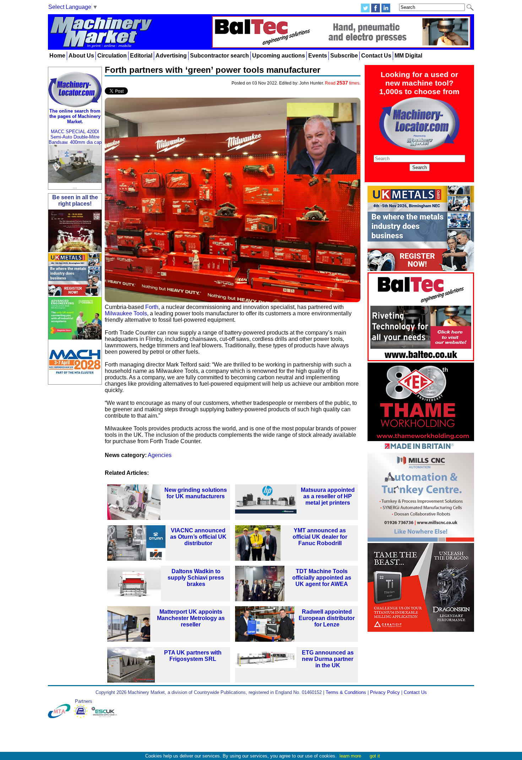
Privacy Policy (385, 692)
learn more (350, 756)
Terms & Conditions (346, 692)
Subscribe (344, 56)
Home (57, 56)
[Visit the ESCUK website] (105, 716)
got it (375, 756)
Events (317, 56)
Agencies (160, 455)
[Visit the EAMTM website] (82, 716)
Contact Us (376, 56)
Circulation (112, 56)
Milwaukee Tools (126, 313)
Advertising (171, 56)
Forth (151, 307)
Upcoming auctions (278, 56)
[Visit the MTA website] (61, 716)
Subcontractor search (219, 56)
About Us (81, 56)
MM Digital (408, 56)
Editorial (141, 56)
